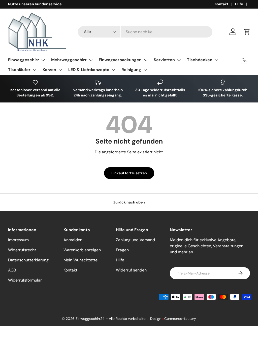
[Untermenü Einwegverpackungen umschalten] (146, 60)
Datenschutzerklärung (28, 260)
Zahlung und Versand (135, 240)
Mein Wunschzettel (81, 260)
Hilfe (239, 4)
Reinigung (131, 69)
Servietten (164, 59)
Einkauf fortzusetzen (129, 173)
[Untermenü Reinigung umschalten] (145, 70)
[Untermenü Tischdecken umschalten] (216, 60)
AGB (12, 270)
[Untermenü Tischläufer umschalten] (34, 70)
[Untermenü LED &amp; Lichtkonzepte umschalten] (113, 70)
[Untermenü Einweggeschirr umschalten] (43, 60)
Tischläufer (19, 69)
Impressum (18, 240)
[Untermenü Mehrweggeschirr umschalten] (91, 60)
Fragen (122, 250)
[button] (246, 31)
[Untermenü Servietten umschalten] (179, 60)
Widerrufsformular (25, 280)
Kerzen (49, 69)
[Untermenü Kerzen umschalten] (60, 70)
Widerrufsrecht (22, 250)
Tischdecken (199, 59)
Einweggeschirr (23, 59)
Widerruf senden (131, 270)
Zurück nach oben (129, 202)
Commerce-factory (179, 318)
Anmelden (72, 240)
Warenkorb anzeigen (82, 250)
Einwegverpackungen (120, 59)
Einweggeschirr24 (90, 318)
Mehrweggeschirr (69, 59)
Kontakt (221, 4)
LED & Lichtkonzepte (88, 69)
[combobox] (145, 32)
